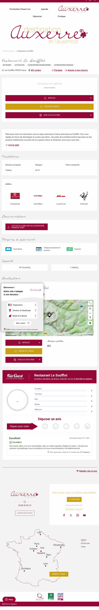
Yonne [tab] (83, 547)
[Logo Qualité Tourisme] (40, 597)
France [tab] (83, 540)
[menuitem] (20, 9)
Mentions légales (9, 604)
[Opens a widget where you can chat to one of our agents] (9, 600)
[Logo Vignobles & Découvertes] (51, 597)
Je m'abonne (74, 499)
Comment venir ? (58, 574)
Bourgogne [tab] (84, 543)
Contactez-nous (24, 513)
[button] (65, 70)
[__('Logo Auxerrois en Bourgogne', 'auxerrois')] (25, 494)
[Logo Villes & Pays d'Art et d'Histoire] (60, 597)
